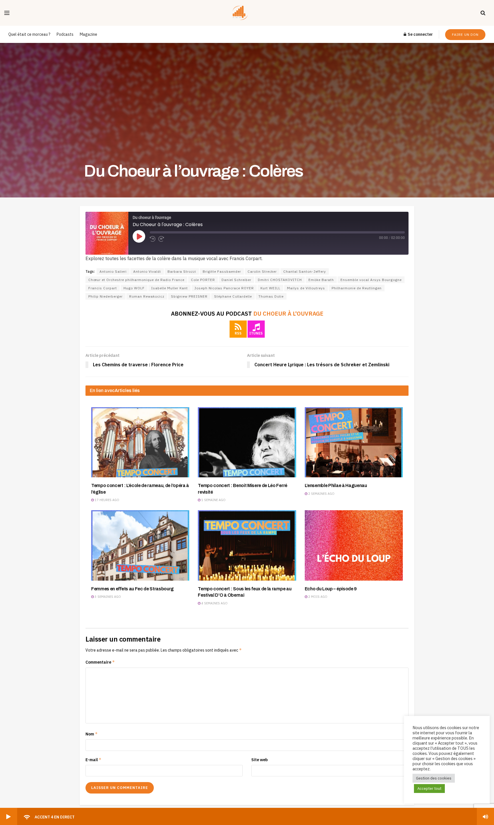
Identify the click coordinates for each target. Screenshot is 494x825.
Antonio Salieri (113, 271)
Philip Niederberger (105, 296)
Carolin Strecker (262, 271)
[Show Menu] (6, 13)
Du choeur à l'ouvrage (288, 313)
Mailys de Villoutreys (306, 288)
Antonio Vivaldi (147, 271)
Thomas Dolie (271, 296)
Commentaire (100, 662)
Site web (259, 759)
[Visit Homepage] (245, 13)
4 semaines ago (214, 603)
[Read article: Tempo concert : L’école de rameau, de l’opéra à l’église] (140, 442)
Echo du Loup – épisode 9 (331, 588)
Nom (91, 734)
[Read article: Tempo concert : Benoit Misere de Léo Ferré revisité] (247, 442)
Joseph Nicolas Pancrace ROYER (224, 288)
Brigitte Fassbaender (222, 271)
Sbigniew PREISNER (189, 296)
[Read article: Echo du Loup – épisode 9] (354, 545)
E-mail (93, 759)
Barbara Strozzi (182, 271)
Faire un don (465, 34)
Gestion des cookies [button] (433, 778)
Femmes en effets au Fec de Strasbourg (132, 588)
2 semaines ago (320, 494)
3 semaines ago (107, 597)
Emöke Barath (321, 280)
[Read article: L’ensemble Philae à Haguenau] (354, 442)
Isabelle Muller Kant (169, 288)
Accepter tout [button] (429, 788)
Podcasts (65, 34)
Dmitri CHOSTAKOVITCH (280, 280)
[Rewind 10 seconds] (153, 239)
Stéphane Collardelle (233, 296)
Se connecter (420, 34)
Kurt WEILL (270, 288)
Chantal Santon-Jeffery (304, 271)
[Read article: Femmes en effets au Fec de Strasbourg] (140, 545)
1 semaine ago (213, 500)
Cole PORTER (203, 280)
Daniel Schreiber (236, 280)
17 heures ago (106, 500)
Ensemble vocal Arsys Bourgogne (371, 280)
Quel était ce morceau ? (29, 34)
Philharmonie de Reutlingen (357, 288)
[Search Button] (483, 13)
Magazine (88, 34)
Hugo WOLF (134, 288)
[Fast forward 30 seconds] (161, 239)
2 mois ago (317, 597)
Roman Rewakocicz (146, 296)
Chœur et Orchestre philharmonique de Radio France (136, 280)
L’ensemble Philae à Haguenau (336, 485)
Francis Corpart (102, 288)
